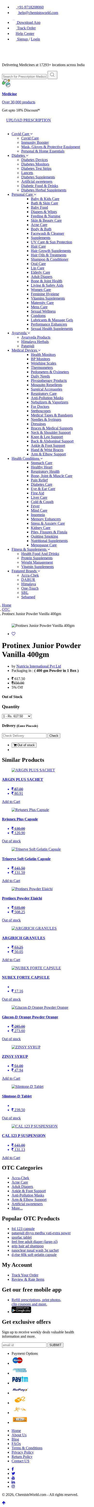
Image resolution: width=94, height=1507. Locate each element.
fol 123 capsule (23, 1229)
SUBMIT (55, 1345)
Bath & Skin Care (44, 203)
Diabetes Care (41, 484)
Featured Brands (25, 571)
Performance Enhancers (49, 324)
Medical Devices (25, 350)
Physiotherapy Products (49, 380)
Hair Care (38, 246)
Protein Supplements (37, 558)
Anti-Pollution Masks (47, 398)
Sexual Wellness (43, 311)
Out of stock (25, 745)
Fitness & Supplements (29, 549)
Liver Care (39, 497)
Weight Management (37, 562)
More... (17, 1208)
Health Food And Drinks (40, 554)
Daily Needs (40, 376)
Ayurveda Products (35, 337)
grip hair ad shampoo (28, 1246)
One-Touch (30, 588)
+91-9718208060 (30, 7)
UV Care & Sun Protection (51, 242)
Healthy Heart (41, 467)
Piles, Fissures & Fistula (49, 532)
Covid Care (21, 134)
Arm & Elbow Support (48, 454)
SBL (24, 593)
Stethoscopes (41, 411)
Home (6, 605)
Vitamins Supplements (48, 298)
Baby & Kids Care (45, 199)
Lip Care (37, 268)
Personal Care (23, 194)
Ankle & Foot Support (48, 445)
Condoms (38, 316)
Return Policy (22, 1457)
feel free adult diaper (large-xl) (35, 1242)
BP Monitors (40, 359)
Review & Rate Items (28, 1279)
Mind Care (39, 510)
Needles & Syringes (46, 419)
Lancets (27, 173)
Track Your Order (25, 1275)
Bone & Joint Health (46, 281)
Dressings (38, 424)
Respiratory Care (44, 393)
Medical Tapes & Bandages (52, 415)
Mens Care (39, 307)
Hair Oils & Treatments (48, 255)
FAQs (16, 1444)
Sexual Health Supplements (52, 329)
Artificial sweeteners (36, 181)
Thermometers (42, 368)
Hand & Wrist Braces (47, 450)
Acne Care (39, 225)
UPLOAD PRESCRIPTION (28, 120)
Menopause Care (44, 545)
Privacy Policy (23, 1452)
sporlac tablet (22, 1237)
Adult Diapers (41, 277)
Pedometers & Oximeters (50, 372)
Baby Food (39, 207)
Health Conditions (26, 458)
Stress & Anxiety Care (48, 523)
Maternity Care (42, 303)
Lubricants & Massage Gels (52, 320)
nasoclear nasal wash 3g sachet (35, 1250)
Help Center (25, 34)
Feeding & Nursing (45, 216)
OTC (6, 609)
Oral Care (38, 264)
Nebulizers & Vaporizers (49, 402)
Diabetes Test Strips (36, 168)
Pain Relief (39, 480)
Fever (35, 506)
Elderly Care (40, 272)
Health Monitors (43, 355)
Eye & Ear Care (43, 489)
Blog (15, 1439)
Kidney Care (40, 528)
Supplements (40, 238)
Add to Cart (11, 802)
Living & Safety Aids (47, 285)
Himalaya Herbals (35, 342)
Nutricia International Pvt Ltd (38, 666)
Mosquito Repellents (46, 385)
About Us (19, 1435)
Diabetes (19, 155)
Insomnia (38, 515)
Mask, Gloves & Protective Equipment (50, 147)
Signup (22, 39)
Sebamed (28, 597)
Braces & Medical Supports (52, 428)
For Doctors (40, 406)
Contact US (20, 1461)
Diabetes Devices (34, 160)
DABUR (28, 580)
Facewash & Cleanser (47, 233)
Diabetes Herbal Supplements (43, 190)
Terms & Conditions (27, 1448)
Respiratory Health (45, 471)
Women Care (41, 290)
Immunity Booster (35, 142)
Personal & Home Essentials (42, 151)
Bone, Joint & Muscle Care (51, 476)
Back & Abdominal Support (52, 441)
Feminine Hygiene (45, 294)
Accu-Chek (30, 575)
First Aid (37, 493)
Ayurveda (19, 333)
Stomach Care (41, 463)
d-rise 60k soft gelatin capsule (34, 1255)
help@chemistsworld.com (38, 13)
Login (35, 39)
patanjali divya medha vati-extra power (41, 1233)
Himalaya (28, 584)
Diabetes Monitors (35, 164)
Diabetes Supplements (38, 177)
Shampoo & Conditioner (49, 259)
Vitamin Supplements (37, 567)
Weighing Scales (43, 363)
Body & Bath (41, 229)
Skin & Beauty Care (46, 220)
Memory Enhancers (46, 519)
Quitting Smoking (44, 536)
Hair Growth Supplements (51, 251)
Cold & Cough (42, 502)
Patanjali (27, 346)
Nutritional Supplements (49, 541)
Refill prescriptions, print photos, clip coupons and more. (36, 1302)
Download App (28, 22)
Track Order (26, 28)
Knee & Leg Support (47, 437)
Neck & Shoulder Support (51, 432)
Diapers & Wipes (44, 212)
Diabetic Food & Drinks (39, 186)
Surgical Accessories (46, 389)
